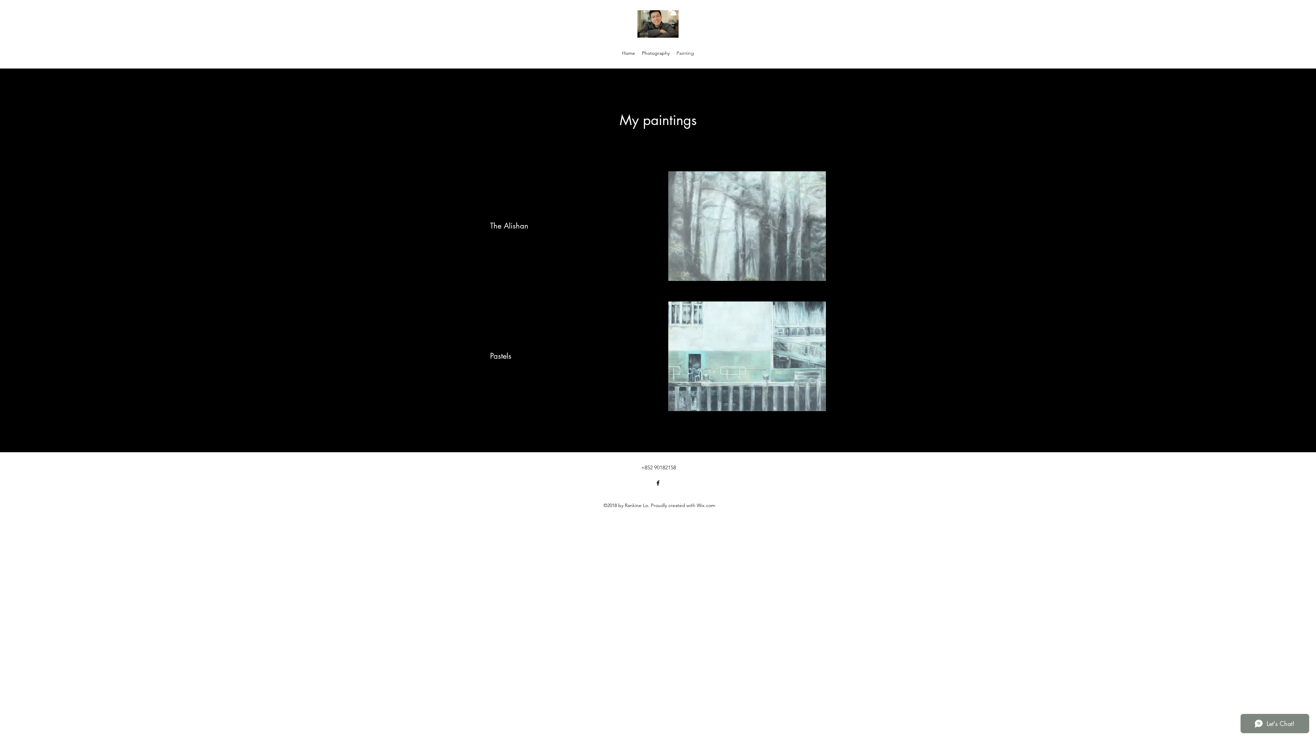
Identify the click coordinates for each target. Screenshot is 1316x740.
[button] (765, 226)
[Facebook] (658, 483)
